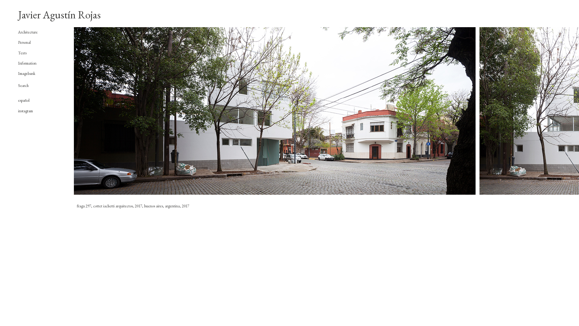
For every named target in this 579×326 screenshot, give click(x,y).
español (24, 100)
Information (27, 63)
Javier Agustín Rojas (59, 14)
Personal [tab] (24, 42)
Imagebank (26, 73)
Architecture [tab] (28, 32)
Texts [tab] (22, 53)
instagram (25, 110)
